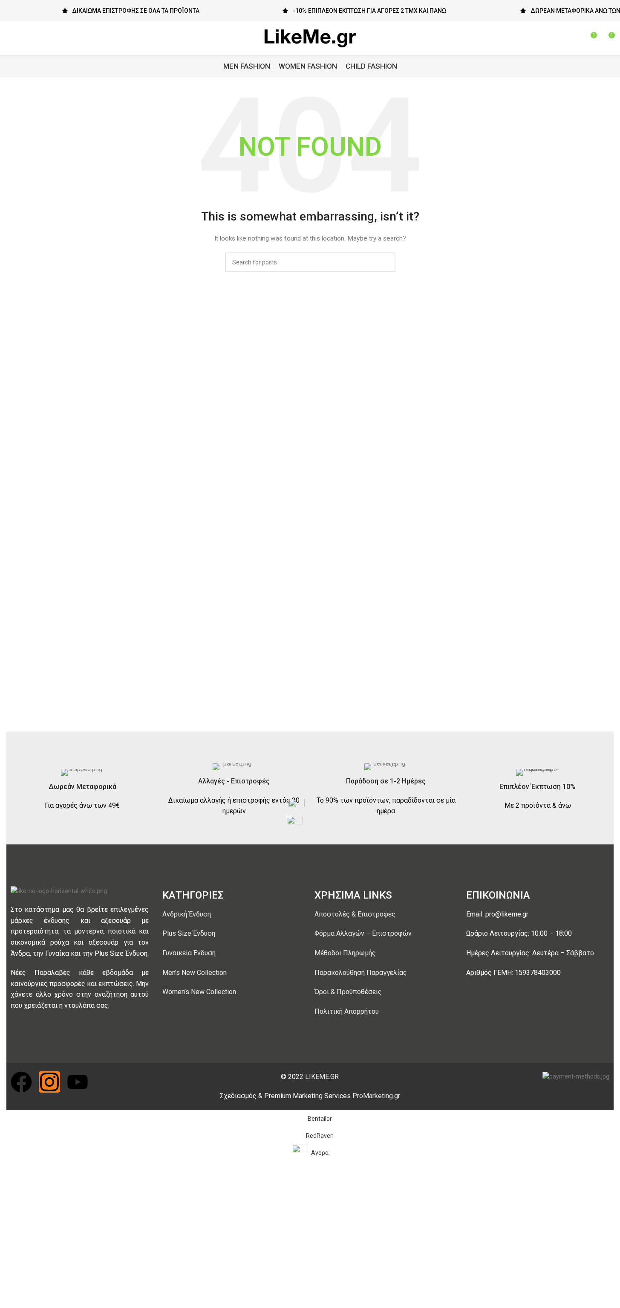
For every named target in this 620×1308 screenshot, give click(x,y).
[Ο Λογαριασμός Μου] (559, 38)
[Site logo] (310, 38)
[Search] (574, 38)
